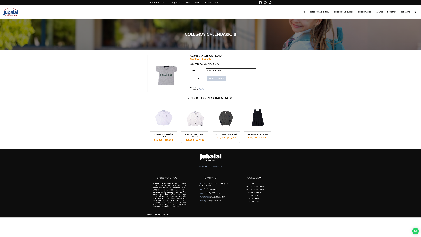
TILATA (201, 89)
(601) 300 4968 (159, 2)
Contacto (405, 12)
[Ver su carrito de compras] (415, 12)
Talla (193, 70)
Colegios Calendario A (319, 12)
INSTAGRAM (217, 166)
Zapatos (379, 12)
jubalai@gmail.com (213, 200)
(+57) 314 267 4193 (211, 2)
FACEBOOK (203, 166)
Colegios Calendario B (343, 12)
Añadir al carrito (216, 78)
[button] (415, 231)
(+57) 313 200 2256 (182, 2)
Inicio (303, 12)
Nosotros (391, 12)
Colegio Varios (364, 12)
